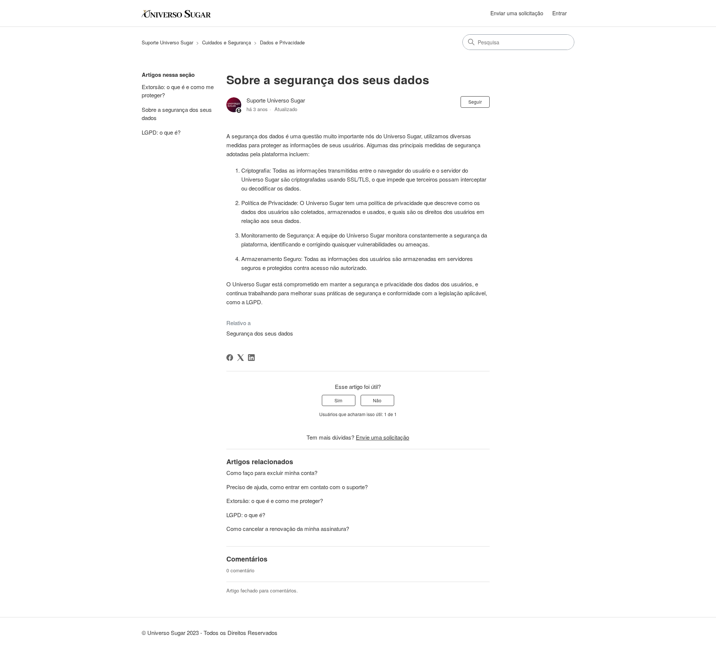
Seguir (475, 101)
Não (377, 400)
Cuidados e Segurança (226, 42)
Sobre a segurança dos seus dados (177, 114)
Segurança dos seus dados (259, 333)
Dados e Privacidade (282, 42)
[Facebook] (229, 357)
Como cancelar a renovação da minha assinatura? (287, 528)
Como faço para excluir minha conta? (271, 472)
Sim (338, 400)
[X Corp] (240, 357)
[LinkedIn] (251, 357)
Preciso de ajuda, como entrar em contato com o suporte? (297, 487)
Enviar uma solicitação (516, 13)
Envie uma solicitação (382, 437)
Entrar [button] (559, 13)
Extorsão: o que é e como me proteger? (178, 91)
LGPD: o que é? (161, 132)
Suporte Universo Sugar (167, 42)
